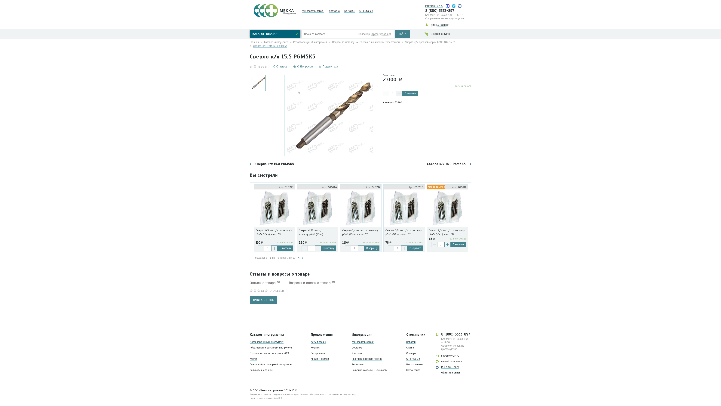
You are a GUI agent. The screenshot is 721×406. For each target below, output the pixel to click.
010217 (376, 187)
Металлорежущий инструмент (267, 342)
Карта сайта (413, 370)
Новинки (315, 347)
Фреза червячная (381, 34)
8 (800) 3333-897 (439, 11)
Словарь (411, 353)
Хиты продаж (318, 342)
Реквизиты (358, 364)
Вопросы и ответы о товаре (312, 283)
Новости (411, 342)
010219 (462, 187)
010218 (419, 187)
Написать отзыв (263, 300)
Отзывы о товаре (265, 283)
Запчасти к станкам (261, 370)
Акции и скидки (320, 359)
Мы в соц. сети (450, 367)
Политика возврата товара (367, 359)
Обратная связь (450, 372)
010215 (289, 187)
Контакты (349, 11)
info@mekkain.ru (434, 6)
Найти (402, 34)
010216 (332, 187)
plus (399, 93)
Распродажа (318, 353)
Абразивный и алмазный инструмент (271, 347)
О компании (366, 11)
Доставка (334, 11)
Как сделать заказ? (313, 11)
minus (386, 93)
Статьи (410, 347)
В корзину (410, 93)
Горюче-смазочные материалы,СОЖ (270, 353)
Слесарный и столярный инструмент (271, 364)
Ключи (253, 359)
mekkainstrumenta (451, 361)
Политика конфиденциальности (370, 370)
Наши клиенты (414, 364)
